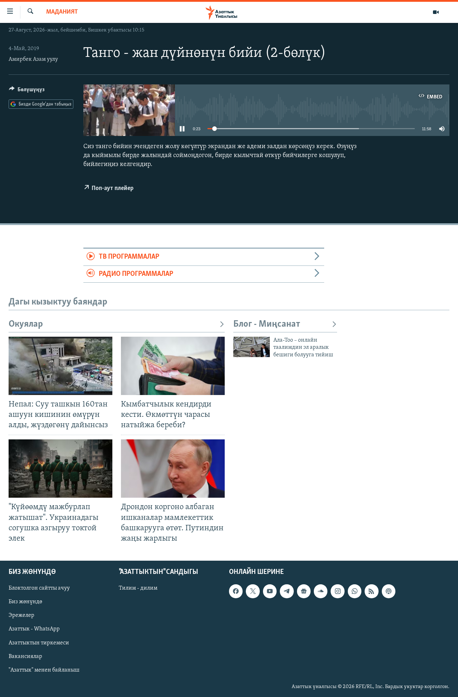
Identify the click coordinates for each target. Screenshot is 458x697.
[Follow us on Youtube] (270, 591)
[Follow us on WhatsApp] (354, 591)
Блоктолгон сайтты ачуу (39, 588)
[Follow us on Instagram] (337, 591)
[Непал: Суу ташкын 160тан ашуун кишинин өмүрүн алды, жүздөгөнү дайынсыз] (60, 366)
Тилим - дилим (138, 588)
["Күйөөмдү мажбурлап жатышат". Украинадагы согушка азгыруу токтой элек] (60, 468)
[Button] (27, 91)
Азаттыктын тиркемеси (39, 642)
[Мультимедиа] (436, 12)
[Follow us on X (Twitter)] (252, 591)
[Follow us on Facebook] (236, 591)
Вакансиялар (25, 656)
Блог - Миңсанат (266, 324)
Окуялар (26, 324)
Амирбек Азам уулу (33, 59)
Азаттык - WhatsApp (34, 629)
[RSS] (371, 591)
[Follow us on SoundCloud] (320, 591)
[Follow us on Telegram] (286, 591)
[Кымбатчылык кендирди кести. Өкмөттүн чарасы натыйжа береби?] (173, 366)
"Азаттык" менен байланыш (44, 670)
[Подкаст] (388, 591)
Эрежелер (21, 615)
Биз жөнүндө (25, 602)
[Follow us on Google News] (304, 591)
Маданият (62, 12)
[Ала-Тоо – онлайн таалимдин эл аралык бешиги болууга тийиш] (251, 347)
